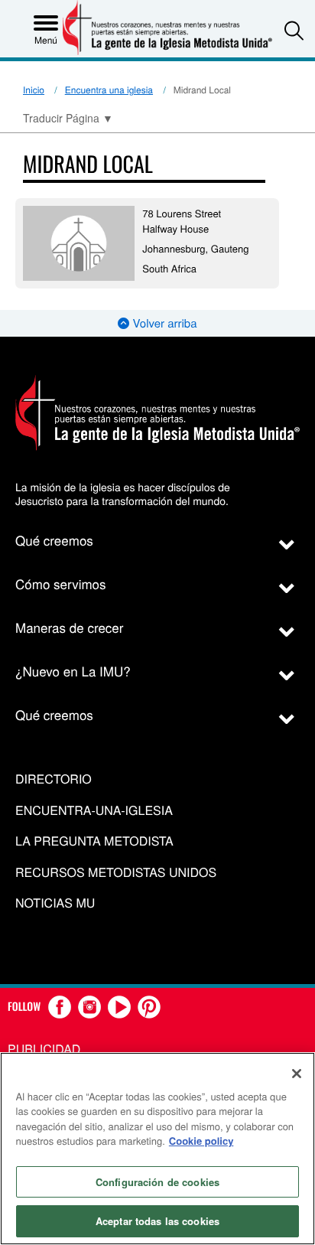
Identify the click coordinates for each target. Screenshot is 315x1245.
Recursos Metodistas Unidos (115, 873)
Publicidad (44, 1049)
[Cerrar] (296, 1073)
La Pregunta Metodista (94, 841)
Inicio (33, 89)
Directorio (53, 779)
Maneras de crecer (69, 627)
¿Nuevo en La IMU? (73, 670)
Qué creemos (54, 539)
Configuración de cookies (157, 1182)
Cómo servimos (60, 583)
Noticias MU (55, 903)
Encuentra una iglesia (109, 89)
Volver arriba (162, 323)
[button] (294, 30)
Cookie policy (201, 1140)
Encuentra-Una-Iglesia (94, 811)
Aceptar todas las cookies (157, 1221)
